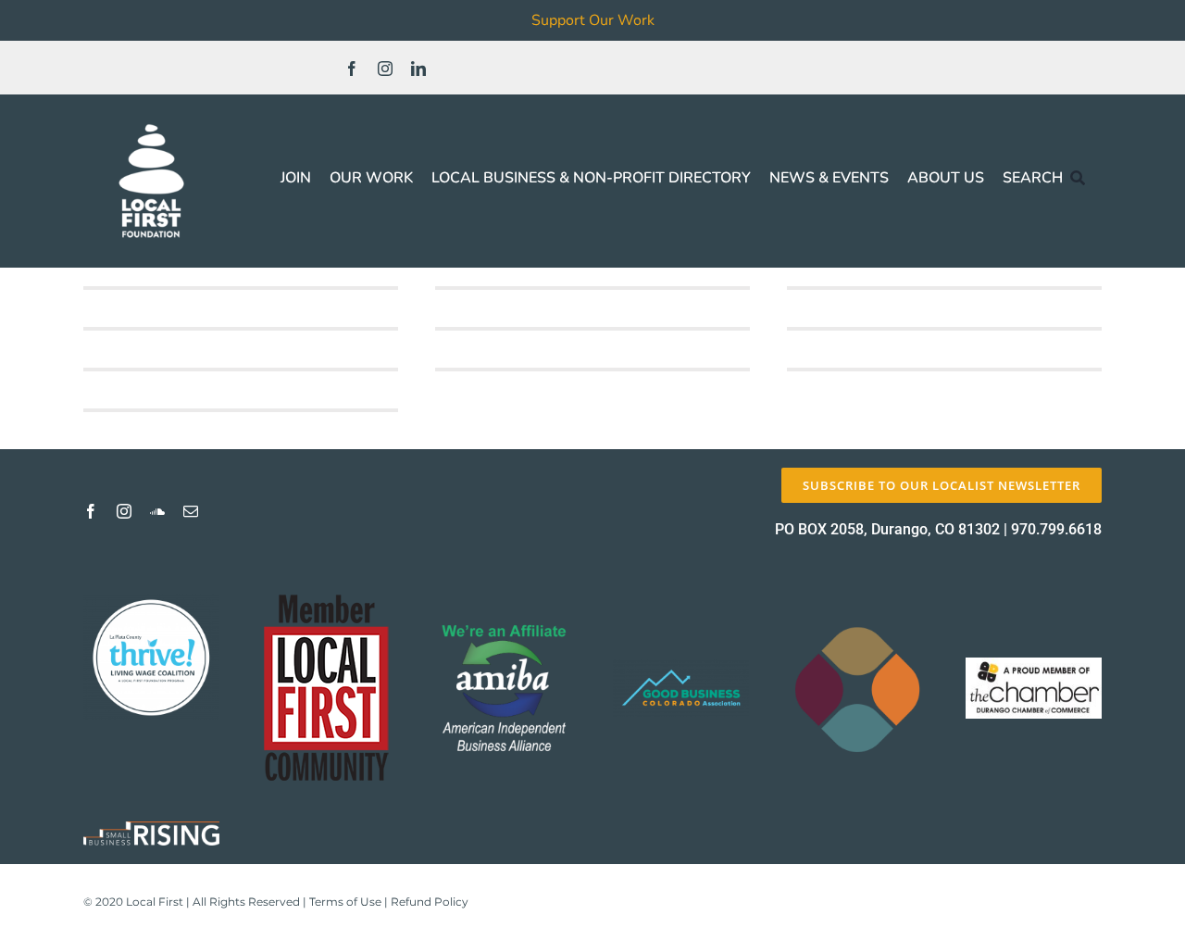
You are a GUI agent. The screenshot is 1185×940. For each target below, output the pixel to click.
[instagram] (385, 68)
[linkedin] (418, 68)
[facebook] (351, 68)
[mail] (190, 511)
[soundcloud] (157, 511)
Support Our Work (593, 20)
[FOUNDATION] (151, 120)
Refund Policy (429, 902)
